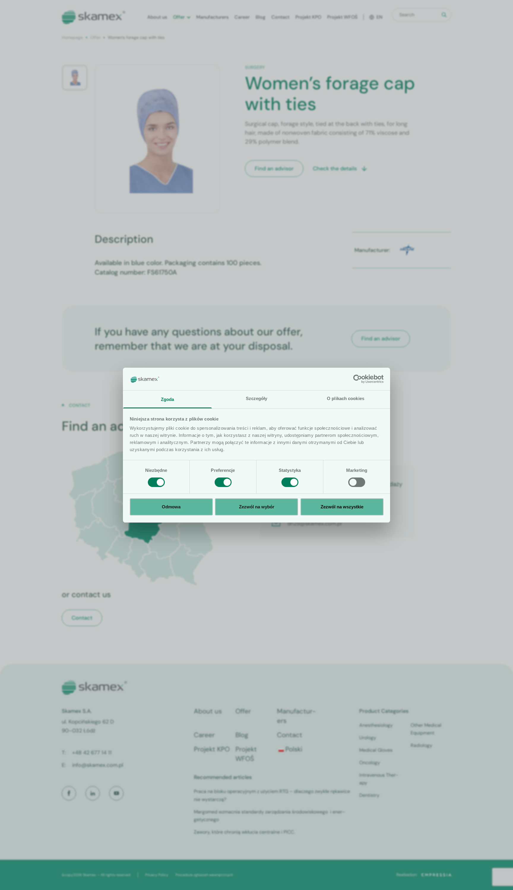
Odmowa (171, 506)
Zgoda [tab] (167, 399)
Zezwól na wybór (256, 506)
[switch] (223, 482)
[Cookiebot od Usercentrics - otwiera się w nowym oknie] (358, 379)
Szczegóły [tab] (256, 398)
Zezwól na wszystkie (342, 506)
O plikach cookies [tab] (345, 398)
